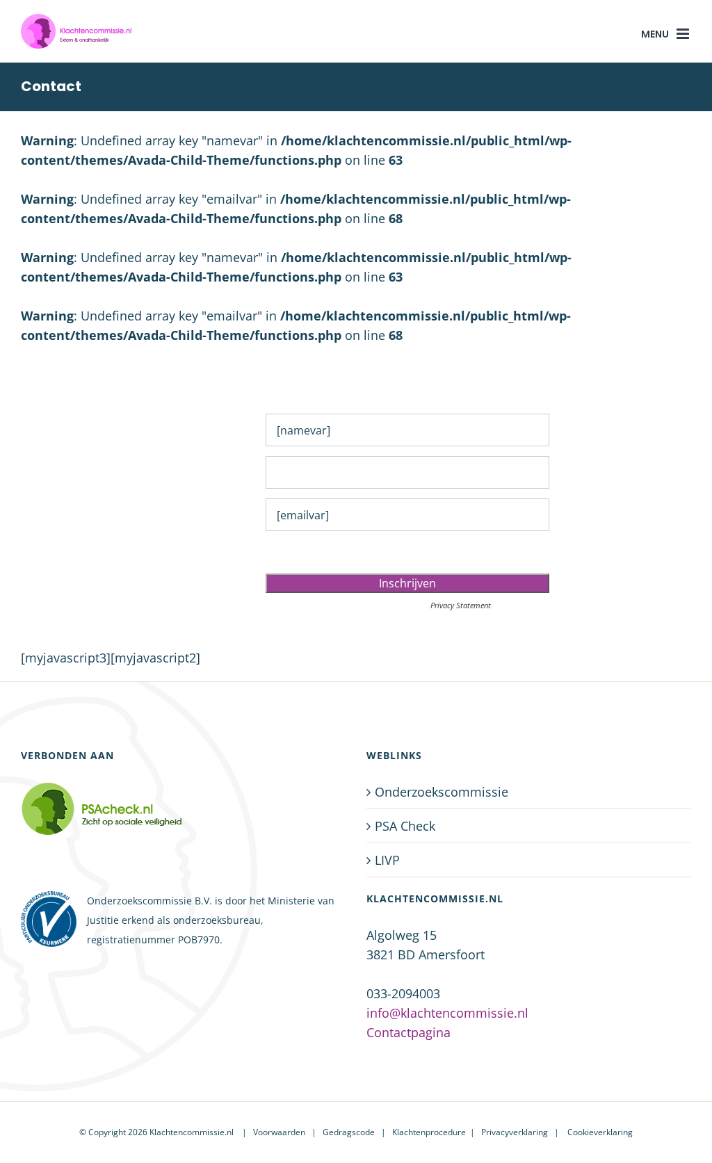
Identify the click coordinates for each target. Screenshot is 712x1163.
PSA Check (405, 826)
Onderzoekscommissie (441, 791)
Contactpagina (408, 1032)
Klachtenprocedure (429, 1132)
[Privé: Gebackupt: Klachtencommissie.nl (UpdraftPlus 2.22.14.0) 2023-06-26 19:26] (120, 809)
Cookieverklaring (600, 1132)
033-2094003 (403, 993)
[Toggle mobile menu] (684, 33)
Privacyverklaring (514, 1132)
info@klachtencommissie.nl (447, 1013)
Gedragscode (349, 1132)
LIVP (387, 860)
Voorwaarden (279, 1132)
